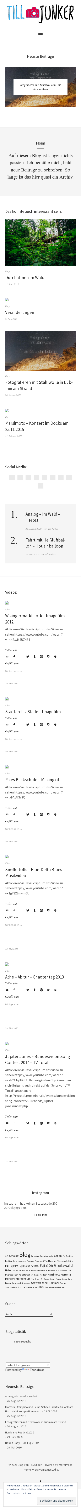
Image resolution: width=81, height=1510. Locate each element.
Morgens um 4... (25, 1279)
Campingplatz (46, 1256)
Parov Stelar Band (64, 1279)
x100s (40, 1287)
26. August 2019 (34, 528)
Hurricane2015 (64, 1270)
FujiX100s (35, 1266)
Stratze (21, 1287)
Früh (70, 1261)
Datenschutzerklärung (19, 1493)
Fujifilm (14, 1266)
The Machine (31, 1287)
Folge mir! (40, 1215)
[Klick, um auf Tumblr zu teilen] (34, 657)
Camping (35, 1256)
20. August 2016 (13, 395)
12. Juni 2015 (12, 284)
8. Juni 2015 (11, 318)
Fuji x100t (46, 1265)
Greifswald (63, 1265)
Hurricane (23, 1270)
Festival (69, 1256)
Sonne (63, 1283)
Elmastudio (51, 1469)
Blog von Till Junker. (30, 1465)
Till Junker (53, 528)
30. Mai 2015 (11, 751)
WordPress (65, 1465)
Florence (30, 1261)
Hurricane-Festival (36, 1270)
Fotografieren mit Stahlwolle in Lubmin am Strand (40, 87)
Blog (7, 271)
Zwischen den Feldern (55, 1287)
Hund (15, 1270)
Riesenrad (16, 1283)
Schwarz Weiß (39, 1283)
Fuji (7, 1266)
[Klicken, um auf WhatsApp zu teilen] (21, 657)
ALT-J (7, 1256)
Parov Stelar (49, 1279)
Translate (37, 1370)
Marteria (66, 1274)
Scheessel (26, 1283)
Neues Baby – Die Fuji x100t (22, 1443)
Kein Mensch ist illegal (29, 1274)
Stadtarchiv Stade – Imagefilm (33, 711)
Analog (14, 1256)
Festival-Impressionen (15, 1261)
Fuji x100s (24, 1266)
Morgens (10, 1279)
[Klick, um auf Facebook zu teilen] (14, 657)
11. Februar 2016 (13, 435)
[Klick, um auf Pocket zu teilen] (48, 657)
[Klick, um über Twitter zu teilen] (27, 657)
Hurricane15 (51, 1270)
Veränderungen (19, 312)
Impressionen (11, 1274)
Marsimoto (54, 1274)
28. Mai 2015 (11, 1161)
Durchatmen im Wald (24, 277)
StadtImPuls (11, 1287)
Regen (8, 1283)
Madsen (43, 1274)
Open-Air (39, 1279)
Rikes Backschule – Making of (32, 779)
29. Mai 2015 (32, 554)
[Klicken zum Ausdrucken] (55, 657)
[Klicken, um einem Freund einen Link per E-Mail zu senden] (7, 657)
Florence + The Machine (45, 1261)
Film (7, 609)
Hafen (8, 1270)
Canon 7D (59, 1256)
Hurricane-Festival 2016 (19, 1432)
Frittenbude (62, 1261)
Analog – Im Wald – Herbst (21, 1396)
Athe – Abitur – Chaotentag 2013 (34, 977)
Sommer (54, 1283)
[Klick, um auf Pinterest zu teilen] (41, 657)
